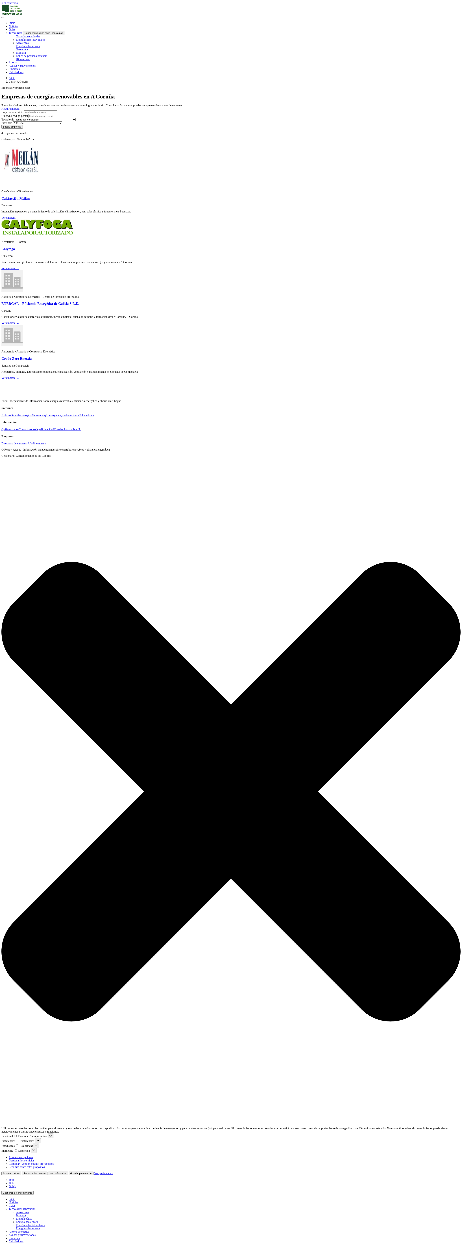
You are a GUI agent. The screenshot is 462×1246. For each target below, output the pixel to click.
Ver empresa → (10, 217)
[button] (231, 792)
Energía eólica (24, 1218)
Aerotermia (22, 1212)
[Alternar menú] (2, 17)
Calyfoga (8, 249)
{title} (12, 1179)
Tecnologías (24, 415)
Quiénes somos (10, 429)
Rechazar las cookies (34, 1173)
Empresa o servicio (12, 112)
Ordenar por (8, 139)
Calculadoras (86, 415)
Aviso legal (35, 429)
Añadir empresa (37, 443)
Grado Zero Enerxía (16, 358)
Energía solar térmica (28, 1228)
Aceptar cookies (11, 1173)
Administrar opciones (21, 1157)
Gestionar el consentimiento (17, 1192)
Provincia (6, 122)
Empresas (14, 1238)
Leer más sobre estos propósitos (27, 1166)
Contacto (24, 429)
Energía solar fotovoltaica (30, 1225)
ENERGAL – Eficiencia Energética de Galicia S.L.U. (40, 303)
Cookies (58, 429)
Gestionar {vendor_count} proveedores (31, 1163)
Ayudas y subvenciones (65, 415)
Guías (14, 415)
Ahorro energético (41, 415)
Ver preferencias (58, 1173)
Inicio (12, 78)
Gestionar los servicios (21, 1160)
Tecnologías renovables (22, 1208)
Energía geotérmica (27, 1221)
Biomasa (21, 1215)
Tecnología (7, 119)
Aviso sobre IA (72, 429)
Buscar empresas (12, 126)
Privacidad (48, 429)
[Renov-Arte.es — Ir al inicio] (231, 10)
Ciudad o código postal (14, 115)
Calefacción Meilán (15, 198)
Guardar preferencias (81, 1173)
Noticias (6, 415)
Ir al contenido (9, 3)
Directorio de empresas (14, 443)
